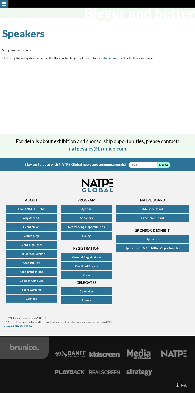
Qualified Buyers (86, 266)
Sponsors (152, 239)
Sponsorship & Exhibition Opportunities (152, 248)
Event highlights (31, 244)
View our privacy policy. (18, 325)
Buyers (86, 300)
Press (86, 275)
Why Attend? (31, 218)
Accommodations (31, 271)
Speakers (86, 218)
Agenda (86, 209)
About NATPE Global (31, 209)
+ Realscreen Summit (31, 253)
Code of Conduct (31, 280)
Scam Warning (31, 289)
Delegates (86, 291)
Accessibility (31, 262)
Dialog (86, 236)
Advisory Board (152, 209)
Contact (31, 298)
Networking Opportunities (86, 227)
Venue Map (31, 236)
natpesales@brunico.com (97, 149)
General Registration (86, 257)
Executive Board (152, 218)
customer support (111, 58)
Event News (31, 227)
